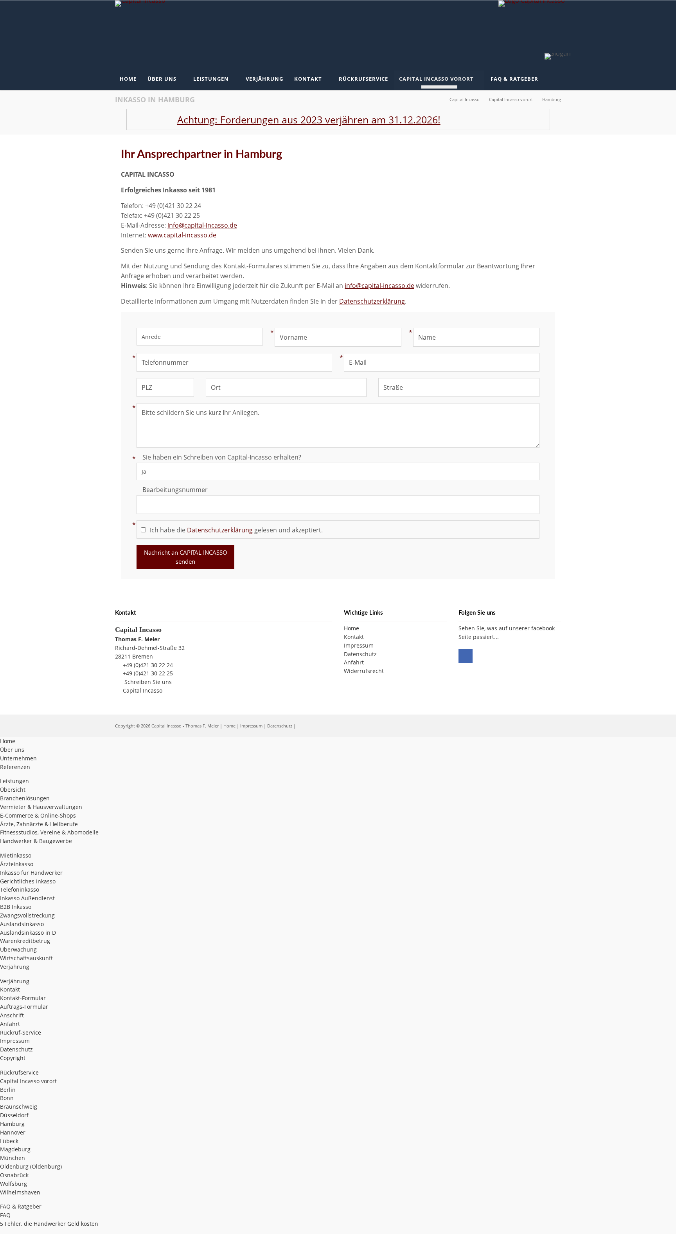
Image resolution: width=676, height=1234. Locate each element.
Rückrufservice (19, 1072)
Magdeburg (15, 1149)
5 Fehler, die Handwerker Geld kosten (49, 1223)
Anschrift (12, 1015)
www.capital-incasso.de (182, 235)
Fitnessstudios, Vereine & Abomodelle (49, 832)
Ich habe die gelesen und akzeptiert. (236, 530)
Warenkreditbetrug (25, 940)
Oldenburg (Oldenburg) (31, 1166)
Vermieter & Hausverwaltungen (41, 807)
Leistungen (14, 781)
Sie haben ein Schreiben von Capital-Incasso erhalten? (219, 457)
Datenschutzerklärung (372, 301)
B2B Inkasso (15, 906)
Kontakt (10, 989)
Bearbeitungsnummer (175, 490)
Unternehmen (18, 758)
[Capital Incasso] (140, 4)
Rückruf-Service (20, 1032)
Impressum (251, 726)
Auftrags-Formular (24, 1006)
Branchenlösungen (25, 798)
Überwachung (18, 949)
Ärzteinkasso (16, 864)
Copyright (12, 1058)
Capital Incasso (142, 690)
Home (229, 726)
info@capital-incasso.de (202, 225)
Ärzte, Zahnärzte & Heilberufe (39, 824)
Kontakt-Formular (23, 998)
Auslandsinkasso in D (28, 932)
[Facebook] (465, 656)
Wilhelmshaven (20, 1192)
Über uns (12, 749)
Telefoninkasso (19, 889)
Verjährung (14, 966)
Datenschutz (279, 726)
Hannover (12, 1132)
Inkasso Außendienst (27, 898)
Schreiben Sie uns (148, 682)
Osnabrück (14, 1175)
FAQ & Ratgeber (20, 1206)
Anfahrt (10, 1024)
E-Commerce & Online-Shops (38, 815)
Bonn (7, 1098)
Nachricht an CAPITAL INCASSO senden (185, 556)
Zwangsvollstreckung (27, 915)
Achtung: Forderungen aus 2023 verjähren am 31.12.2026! (279, 119)
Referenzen (15, 767)
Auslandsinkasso (22, 924)
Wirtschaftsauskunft (26, 958)
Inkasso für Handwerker (31, 872)
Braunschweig (18, 1106)
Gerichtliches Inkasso (28, 881)
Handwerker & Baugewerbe (36, 841)
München (12, 1158)
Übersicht (12, 789)
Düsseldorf (14, 1115)
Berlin (8, 1089)
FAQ (5, 1215)
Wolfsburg (13, 1183)
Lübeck (9, 1141)
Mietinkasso (15, 855)
